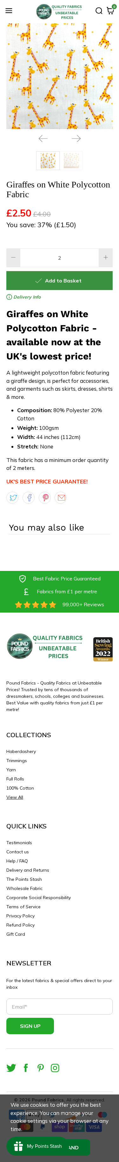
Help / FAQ (17, 861)
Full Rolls (15, 779)
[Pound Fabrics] (59, 12)
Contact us (17, 852)
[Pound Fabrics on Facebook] (26, 1068)
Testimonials (19, 842)
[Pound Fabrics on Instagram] (55, 1068)
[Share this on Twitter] (12, 498)
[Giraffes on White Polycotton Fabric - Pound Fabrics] (59, 76)
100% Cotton (20, 788)
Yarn (11, 770)
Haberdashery (21, 751)
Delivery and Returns (27, 870)
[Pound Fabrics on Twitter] (11, 1068)
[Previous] (43, 138)
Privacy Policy (20, 916)
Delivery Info (26, 297)
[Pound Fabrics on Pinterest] (40, 1068)
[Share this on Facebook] (29, 498)
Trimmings (16, 760)
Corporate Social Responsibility (38, 897)
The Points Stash (24, 879)
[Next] (76, 138)
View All (14, 797)
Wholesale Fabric (24, 888)
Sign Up (30, 1026)
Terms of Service (23, 907)
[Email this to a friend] (61, 498)
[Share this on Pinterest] (45, 498)
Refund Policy (20, 925)
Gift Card (15, 934)
